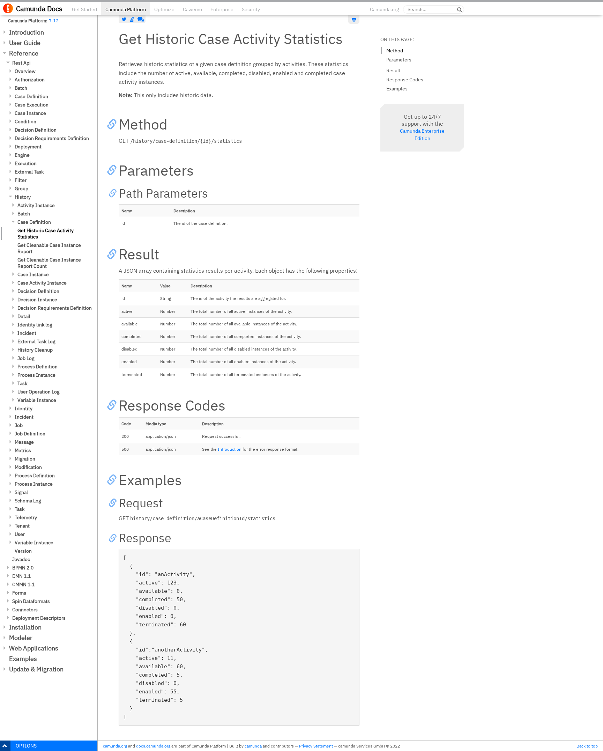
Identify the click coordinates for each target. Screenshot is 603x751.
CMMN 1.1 (23, 584)
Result (393, 70)
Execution (26, 163)
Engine (22, 155)
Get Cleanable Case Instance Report (49, 248)
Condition (25, 121)
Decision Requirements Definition (52, 138)
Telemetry (26, 517)
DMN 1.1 (21, 576)
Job (19, 425)
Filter (21, 180)
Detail (23, 316)
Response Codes (404, 79)
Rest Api (21, 63)
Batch (21, 88)
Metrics (23, 450)
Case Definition (31, 96)
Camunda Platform (125, 9)
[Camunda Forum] (139, 19)
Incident (26, 333)
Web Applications (33, 648)
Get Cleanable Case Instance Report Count (49, 263)
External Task (29, 172)
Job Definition (30, 433)
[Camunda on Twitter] (124, 19)
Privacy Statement (316, 746)
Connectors (25, 609)
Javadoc (21, 559)
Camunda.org (384, 9)
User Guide (24, 43)
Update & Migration (36, 669)
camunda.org (115, 746)
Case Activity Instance (42, 283)
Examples (23, 659)
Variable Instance (36, 400)
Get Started (84, 9)
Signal (21, 492)
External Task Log (36, 341)
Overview (25, 71)
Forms (19, 593)
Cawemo (192, 9)
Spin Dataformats (31, 601)
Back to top (587, 746)
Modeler (20, 638)
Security (251, 9)
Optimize (164, 9)
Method (394, 50)
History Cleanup (35, 350)
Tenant (22, 526)
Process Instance (36, 375)
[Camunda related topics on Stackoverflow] (132, 19)
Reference (23, 53)
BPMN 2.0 (23, 568)
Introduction (26, 32)
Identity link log (34, 325)
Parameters (398, 60)
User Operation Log (38, 392)
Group (21, 188)
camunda (253, 746)
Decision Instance (37, 299)
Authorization (30, 79)
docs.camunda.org (153, 746)
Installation (25, 627)
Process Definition (37, 366)
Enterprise (221, 9)
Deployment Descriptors (39, 618)
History (23, 197)
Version (23, 551)
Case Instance (30, 113)
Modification (28, 467)
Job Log (25, 358)
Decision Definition (36, 130)
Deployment (28, 146)
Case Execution (32, 105)
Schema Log (28, 501)
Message (24, 442)
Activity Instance (36, 205)
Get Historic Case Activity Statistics (45, 233)
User (20, 534)
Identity (23, 408)
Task (22, 383)
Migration (25, 459)
